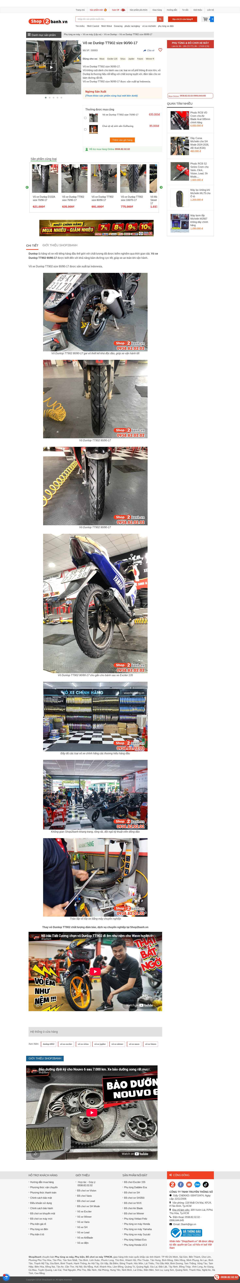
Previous (27, 187)
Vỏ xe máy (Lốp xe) (92, 34)
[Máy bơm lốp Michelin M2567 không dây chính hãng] (180, 224)
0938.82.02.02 (122, 149)
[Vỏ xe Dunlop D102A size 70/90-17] (45, 178)
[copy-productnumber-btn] (149, 50)
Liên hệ (210, 10)
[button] (46, 97)
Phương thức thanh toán (43, 1192)
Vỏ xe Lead (83, 1232)
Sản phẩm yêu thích (138, 10)
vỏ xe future (150, 1044)
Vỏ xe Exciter (84, 1211)
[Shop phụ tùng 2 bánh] (181, 1184)
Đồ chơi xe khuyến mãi (42, 1213)
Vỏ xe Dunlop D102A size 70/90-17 (44, 198)
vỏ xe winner (117, 1044)
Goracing (118, 26)
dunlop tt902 (48, 1044)
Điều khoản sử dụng (41, 1203)
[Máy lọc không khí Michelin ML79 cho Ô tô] (180, 198)
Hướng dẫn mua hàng (42, 1182)
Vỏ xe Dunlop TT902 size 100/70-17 (132, 198)
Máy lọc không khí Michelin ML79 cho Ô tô (200, 193)
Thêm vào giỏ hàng (122, 140)
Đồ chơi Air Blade (133, 1208)
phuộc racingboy (132, 26)
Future (140, 59)
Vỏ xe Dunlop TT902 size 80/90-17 (102, 198)
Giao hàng (157, 10)
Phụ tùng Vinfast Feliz (135, 1218)
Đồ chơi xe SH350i (134, 1197)
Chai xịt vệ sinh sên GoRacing (117, 126)
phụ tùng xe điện (166, 26)
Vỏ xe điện (82, 1242)
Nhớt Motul (106, 26)
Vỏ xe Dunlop (110, 34)
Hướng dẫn (172, 10)
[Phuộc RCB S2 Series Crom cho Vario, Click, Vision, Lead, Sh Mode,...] (180, 172)
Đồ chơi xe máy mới (41, 1218)
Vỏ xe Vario (83, 1222)
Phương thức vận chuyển (44, 1187)
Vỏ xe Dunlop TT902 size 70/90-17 (120, 114)
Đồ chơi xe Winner (134, 1213)
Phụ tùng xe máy (72, 34)
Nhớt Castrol (93, 26)
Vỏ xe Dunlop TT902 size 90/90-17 (135, 34)
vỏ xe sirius (83, 1044)
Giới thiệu (197, 10)
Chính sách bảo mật (41, 1197)
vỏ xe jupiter (100, 1044)
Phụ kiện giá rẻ (38, 1224)
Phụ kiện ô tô (37, 1234)
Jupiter (131, 59)
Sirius (122, 59)
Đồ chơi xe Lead (86, 1201)
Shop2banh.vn (48, 1280)
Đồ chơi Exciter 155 (134, 1182)
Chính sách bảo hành (41, 1208)
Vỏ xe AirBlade (85, 1237)
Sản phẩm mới (96, 10)
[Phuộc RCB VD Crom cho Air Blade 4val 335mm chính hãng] (180, 121)
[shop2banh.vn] (189, 1184)
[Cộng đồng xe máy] (172, 1184)
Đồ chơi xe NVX (133, 1203)
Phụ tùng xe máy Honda (137, 1224)
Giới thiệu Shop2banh (59, 245)
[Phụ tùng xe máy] (48, 21)
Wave (101, 59)
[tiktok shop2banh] (206, 1184)
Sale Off (115, 10)
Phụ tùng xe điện (39, 1229)
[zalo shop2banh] (197, 1184)
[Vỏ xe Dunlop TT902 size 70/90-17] (95, 118)
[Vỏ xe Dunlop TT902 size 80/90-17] (104, 178)
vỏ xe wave (134, 1044)
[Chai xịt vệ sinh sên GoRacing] (95, 129)
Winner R (150, 59)
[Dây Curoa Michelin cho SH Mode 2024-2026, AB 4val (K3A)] (180, 146)
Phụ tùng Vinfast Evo (135, 1239)
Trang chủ (80, 10)
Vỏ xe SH (82, 1227)
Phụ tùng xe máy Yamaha (138, 1229)
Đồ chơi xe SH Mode (88, 1206)
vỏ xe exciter (66, 1044)
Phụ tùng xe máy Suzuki (137, 1234)
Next (161, 187)
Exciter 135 (112, 59)
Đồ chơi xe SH (132, 1192)
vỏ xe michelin (149, 26)
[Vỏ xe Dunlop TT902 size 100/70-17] (133, 178)
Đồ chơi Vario (84, 1195)
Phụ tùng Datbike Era (135, 1187)
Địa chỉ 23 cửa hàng (182, 19)
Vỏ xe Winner (84, 1216)
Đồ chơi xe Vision (86, 1190)
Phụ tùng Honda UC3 (135, 1244)
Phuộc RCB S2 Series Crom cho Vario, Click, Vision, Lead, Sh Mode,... (199, 170)
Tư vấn (185, 10)
